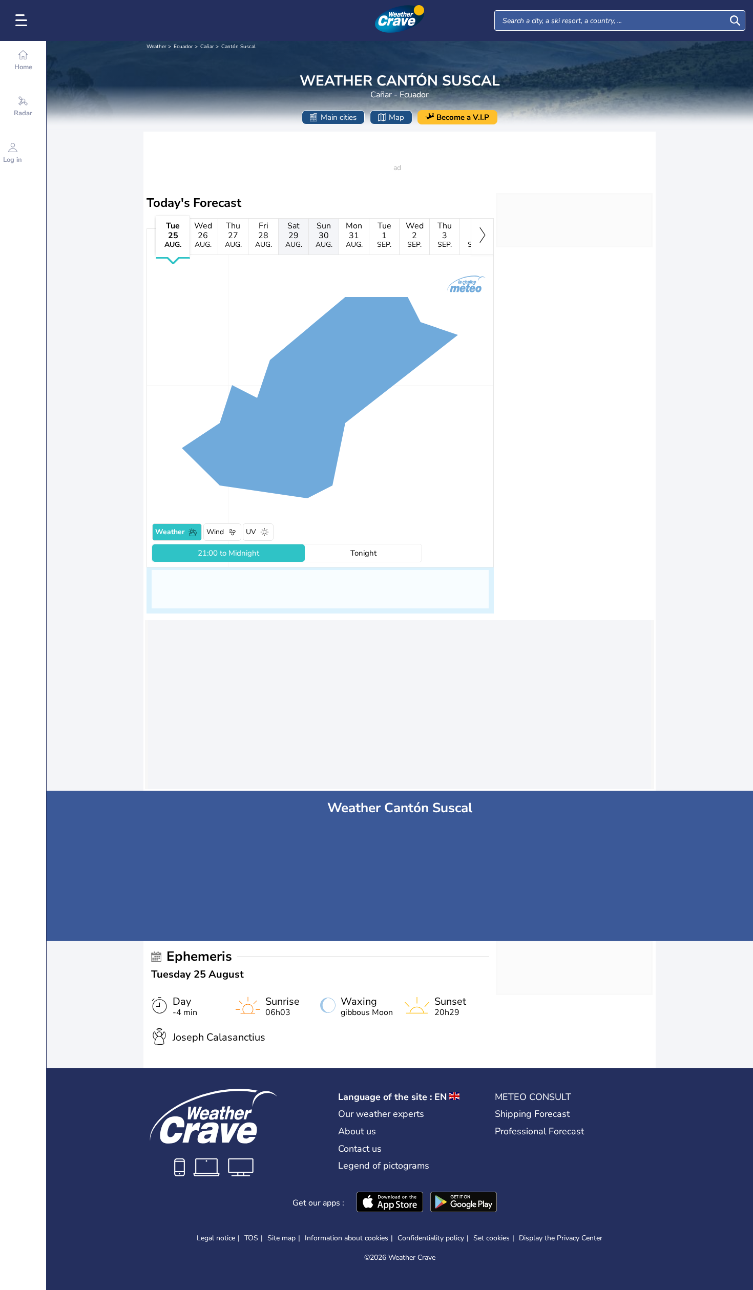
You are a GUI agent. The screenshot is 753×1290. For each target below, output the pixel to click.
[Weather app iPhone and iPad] (390, 1203)
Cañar (207, 46)
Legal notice (216, 1238)
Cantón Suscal (238, 46)
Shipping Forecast (532, 1114)
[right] (482, 236)
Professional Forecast (539, 1131)
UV (251, 532)
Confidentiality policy (431, 1238)
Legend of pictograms (383, 1165)
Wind (215, 532)
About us (357, 1131)
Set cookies (491, 1238)
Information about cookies (346, 1238)
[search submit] (735, 20)
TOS (251, 1238)
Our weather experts (381, 1114)
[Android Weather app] (463, 1203)
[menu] (23, 20)
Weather (156, 46)
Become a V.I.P (462, 117)
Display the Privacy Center (560, 1238)
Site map (281, 1238)
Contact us (360, 1149)
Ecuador (183, 46)
